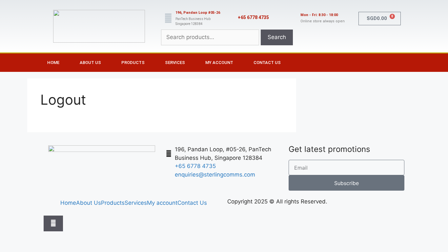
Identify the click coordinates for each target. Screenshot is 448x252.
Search (277, 37)
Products (133, 62)
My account (219, 62)
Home (53, 62)
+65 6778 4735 (253, 17)
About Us (90, 62)
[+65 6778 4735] (230, 18)
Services (175, 62)
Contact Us (267, 62)
